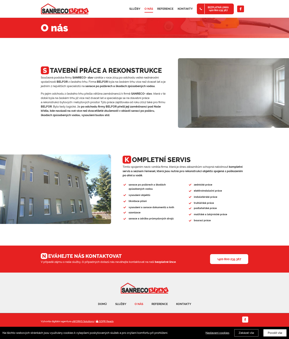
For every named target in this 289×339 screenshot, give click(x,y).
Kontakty (183, 304)
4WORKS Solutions (83, 321)
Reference (160, 304)
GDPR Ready (106, 321)
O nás (139, 304)
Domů (102, 304)
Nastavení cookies (217, 332)
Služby (120, 304)
